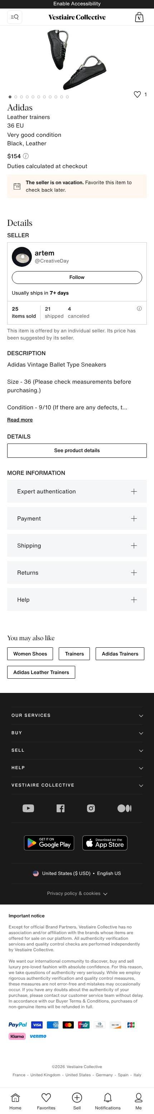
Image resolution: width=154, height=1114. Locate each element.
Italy (137, 1075)
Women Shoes (30, 654)
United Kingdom (45, 1075)
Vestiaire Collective (42, 785)
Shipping (29, 545)
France (19, 1075)
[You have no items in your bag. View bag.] (139, 17)
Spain (123, 1075)
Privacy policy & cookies (74, 893)
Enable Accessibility (77, 3)
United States (78, 1075)
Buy (16, 733)
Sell (18, 750)
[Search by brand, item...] (14, 17)
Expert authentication (46, 491)
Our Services (31, 716)
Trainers (74, 654)
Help (23, 599)
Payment (29, 518)
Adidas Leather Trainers (41, 672)
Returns (27, 572)
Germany (104, 1075)
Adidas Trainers (120, 654)
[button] (139, 17)
